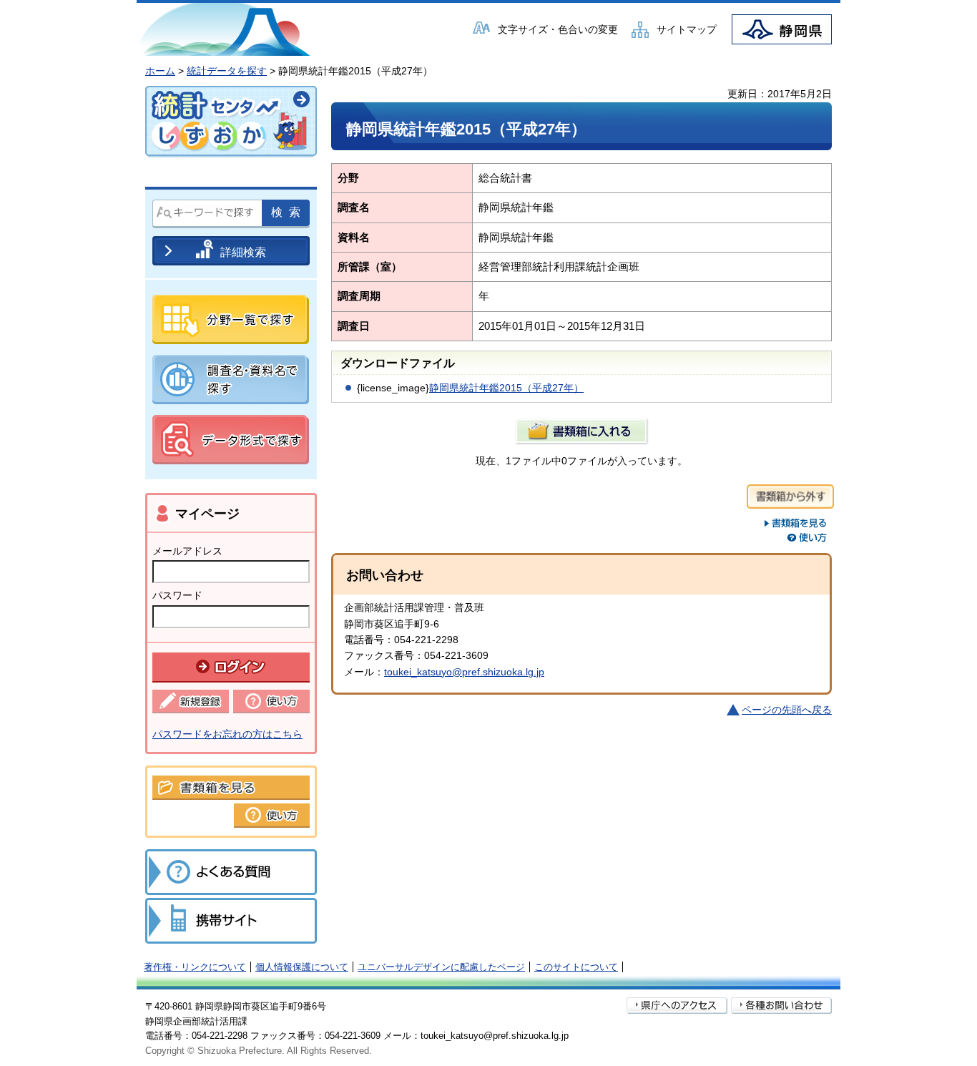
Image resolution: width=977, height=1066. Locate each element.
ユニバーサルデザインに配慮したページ (441, 967)
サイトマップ (687, 29)
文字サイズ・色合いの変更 (558, 29)
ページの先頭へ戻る (787, 709)
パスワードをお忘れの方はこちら (227, 734)
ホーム (160, 71)
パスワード (177, 595)
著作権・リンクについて (195, 967)
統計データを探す (227, 71)
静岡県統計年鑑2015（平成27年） (506, 387)
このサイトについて (576, 967)
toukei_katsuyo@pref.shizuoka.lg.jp (464, 672)
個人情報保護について (301, 967)
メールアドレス (187, 551)
